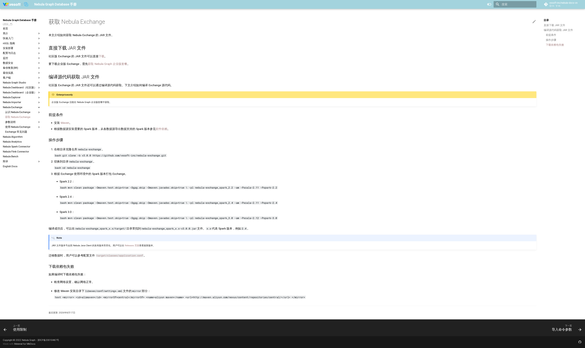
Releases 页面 (132, 245)
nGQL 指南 (9, 43)
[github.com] (580, 342)
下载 (101, 56)
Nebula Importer (12, 102)
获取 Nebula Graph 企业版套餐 (107, 64)
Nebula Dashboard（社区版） (20, 87)
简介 (5, 33)
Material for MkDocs (24, 344)
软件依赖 (161, 129)
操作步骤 (551, 39)
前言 (5, 28)
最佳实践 (8, 72)
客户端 (7, 77)
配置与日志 (9, 53)
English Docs (10, 166)
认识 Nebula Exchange (17, 112)
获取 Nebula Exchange (17, 116)
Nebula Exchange (12, 107)
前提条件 (551, 34)
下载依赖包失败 (555, 44)
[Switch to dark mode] (489, 4)
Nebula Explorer (12, 97)
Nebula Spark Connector (16, 146)
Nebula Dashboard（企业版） (20, 92)
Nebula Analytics (12, 141)
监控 (5, 58)
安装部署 (8, 48)
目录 (546, 20)
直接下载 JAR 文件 (554, 25)
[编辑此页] (534, 21)
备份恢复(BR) (10, 67)
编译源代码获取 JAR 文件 (558, 30)
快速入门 (8, 38)
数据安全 (8, 62)
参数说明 (10, 122)
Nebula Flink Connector (16, 151)
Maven (65, 123)
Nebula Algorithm (13, 136)
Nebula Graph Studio (14, 82)
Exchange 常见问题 (16, 131)
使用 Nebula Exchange (17, 126)
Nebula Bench (10, 156)
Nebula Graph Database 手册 (20, 20)
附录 (5, 161)
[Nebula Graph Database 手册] (16, 4)
